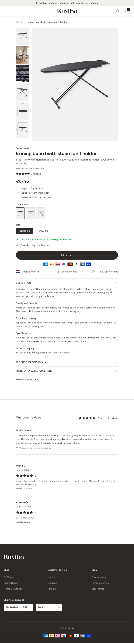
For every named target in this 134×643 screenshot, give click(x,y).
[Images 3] (22, 73)
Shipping (52, 582)
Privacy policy (99, 577)
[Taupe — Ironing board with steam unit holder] (40, 213)
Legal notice (98, 588)
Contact (52, 577)
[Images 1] (22, 36)
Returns (52, 588)
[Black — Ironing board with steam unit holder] (20, 213)
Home (19, 22)
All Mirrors (9, 577)
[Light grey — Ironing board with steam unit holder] (30, 213)
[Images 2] (22, 55)
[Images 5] (22, 111)
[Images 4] (22, 92)
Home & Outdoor (13, 588)
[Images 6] (22, 129)
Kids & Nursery (12, 582)
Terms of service (100, 582)
